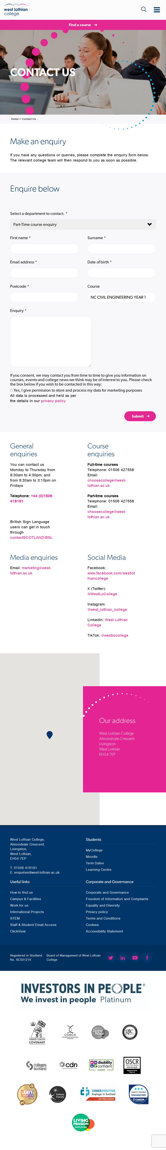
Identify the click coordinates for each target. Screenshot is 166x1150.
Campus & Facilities (25, 899)
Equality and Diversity (103, 905)
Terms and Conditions (103, 918)
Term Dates (95, 863)
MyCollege (94, 850)
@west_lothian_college (107, 609)
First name (20, 238)
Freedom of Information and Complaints (117, 899)
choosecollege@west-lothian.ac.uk (106, 483)
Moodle (92, 856)
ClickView (18, 931)
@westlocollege (114, 635)
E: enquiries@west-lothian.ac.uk (35, 872)
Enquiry (18, 310)
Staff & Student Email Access (33, 925)
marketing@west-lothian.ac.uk (30, 570)
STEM (15, 918)
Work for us (19, 905)
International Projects (27, 912)
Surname (96, 238)
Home (14, 118)
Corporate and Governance (107, 892)
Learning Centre (99, 869)
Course (93, 286)
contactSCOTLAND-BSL (31, 537)
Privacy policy (97, 912)
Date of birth (99, 262)
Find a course (80, 25)
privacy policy (53, 400)
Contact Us (29, 118)
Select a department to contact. (39, 213)
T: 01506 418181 (23, 868)
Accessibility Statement (104, 931)
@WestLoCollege (102, 593)
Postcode (19, 286)
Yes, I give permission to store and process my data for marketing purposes (78, 390)
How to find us (21, 892)
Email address (23, 262)
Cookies (92, 925)
